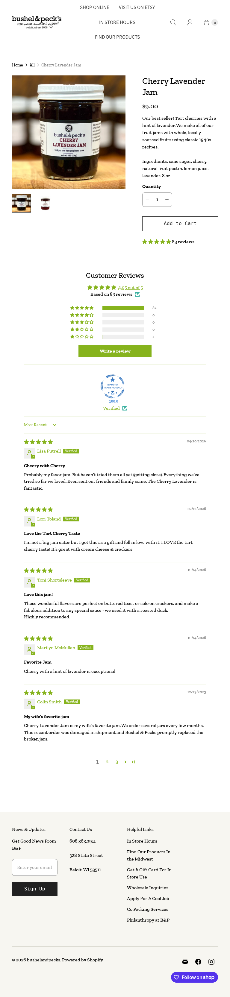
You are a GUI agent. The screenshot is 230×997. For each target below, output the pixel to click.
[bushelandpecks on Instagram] (211, 961)
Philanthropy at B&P (148, 920)
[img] (38, 442)
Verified (111, 408)
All (32, 65)
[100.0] (113, 386)
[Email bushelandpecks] (185, 961)
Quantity (151, 186)
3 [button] (117, 761)
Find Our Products (117, 37)
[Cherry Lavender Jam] (68, 132)
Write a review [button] (115, 351)
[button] (157, 242)
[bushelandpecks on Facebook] (198, 961)
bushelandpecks (43, 960)
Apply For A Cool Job (148, 898)
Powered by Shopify (82, 960)
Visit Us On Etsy (137, 7)
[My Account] (189, 22)
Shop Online (94, 7)
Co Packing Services (147, 909)
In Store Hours (117, 22)
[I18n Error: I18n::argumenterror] (21, 203)
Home (17, 65)
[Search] (173, 22)
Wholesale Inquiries (147, 887)
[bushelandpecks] (36, 22)
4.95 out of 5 (130, 287)
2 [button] (107, 761)
